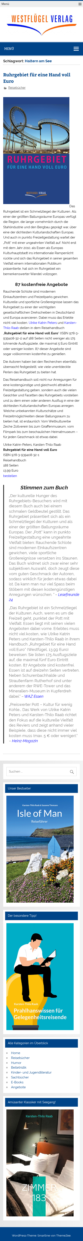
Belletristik (18, 1067)
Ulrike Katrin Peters (43, 323)
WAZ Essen (33, 696)
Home (15, 1053)
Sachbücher (20, 1077)
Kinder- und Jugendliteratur (31, 1072)
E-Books (17, 1082)
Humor (16, 1063)
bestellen (10, 476)
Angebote (18, 1087)
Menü (5, 4)
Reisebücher (17, 87)
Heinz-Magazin (25, 741)
